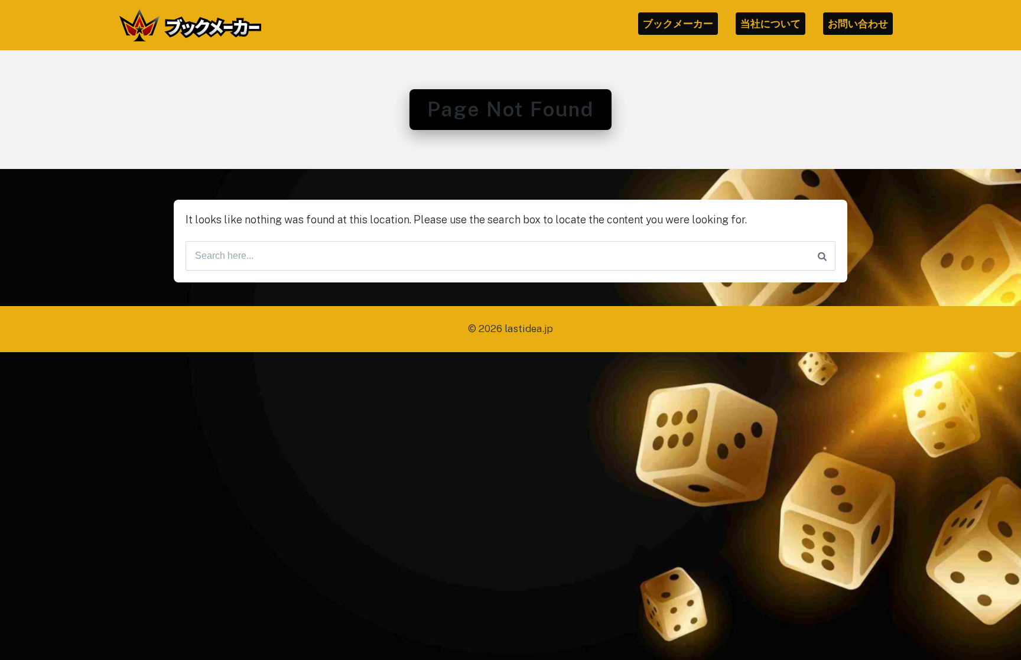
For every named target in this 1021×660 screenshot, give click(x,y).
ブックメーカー (678, 24)
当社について (770, 24)
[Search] (822, 256)
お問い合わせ (858, 24)
